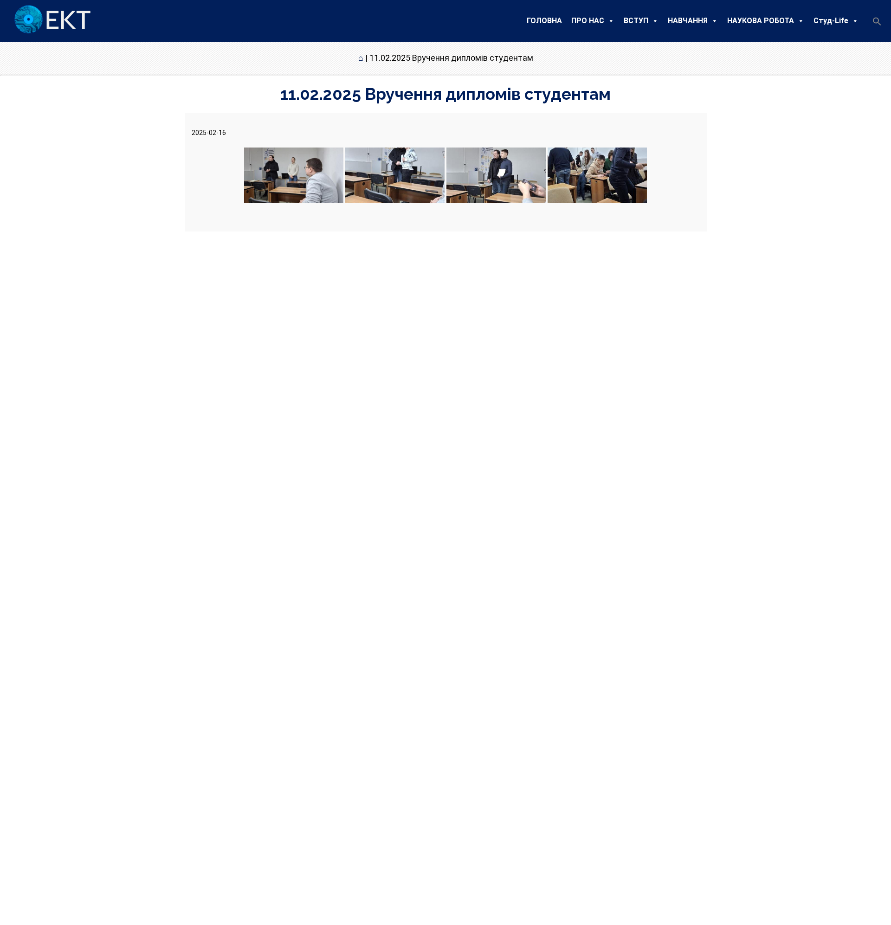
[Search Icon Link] (877, 23)
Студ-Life (831, 20)
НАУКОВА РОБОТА (760, 20)
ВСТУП (636, 20)
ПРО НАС (587, 20)
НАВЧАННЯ (688, 20)
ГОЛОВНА (544, 20)
